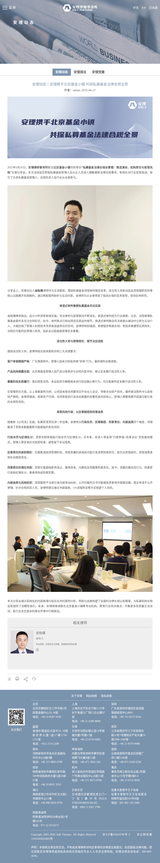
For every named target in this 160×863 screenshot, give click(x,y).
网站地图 (91, 695)
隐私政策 (106, 695)
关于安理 (76, 695)
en (144, 7)
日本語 (153, 7)
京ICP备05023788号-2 (116, 834)
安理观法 (80, 72)
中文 (136, 7)
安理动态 (61, 72)
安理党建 (98, 72)
